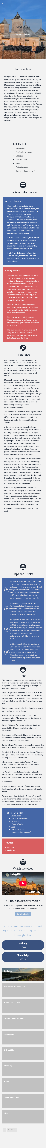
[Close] (43, 3)
